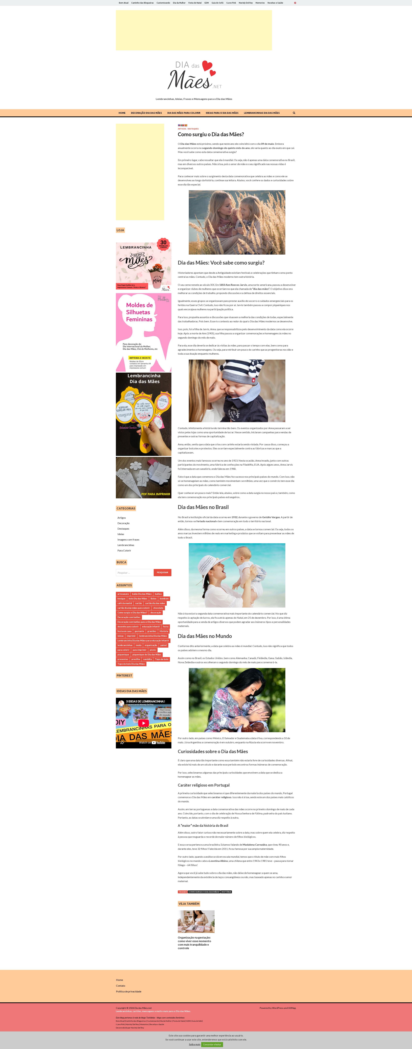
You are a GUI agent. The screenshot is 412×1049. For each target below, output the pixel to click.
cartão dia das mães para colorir (133, 608)
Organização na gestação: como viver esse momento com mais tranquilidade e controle (194, 943)
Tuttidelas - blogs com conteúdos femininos (165, 1017)
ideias (120, 636)
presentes (122, 659)
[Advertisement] (194, 30)
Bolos (153, 598)
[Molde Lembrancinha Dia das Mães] (143, 454)
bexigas (121, 598)
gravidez (151, 631)
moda (138, 645)
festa (165, 626)
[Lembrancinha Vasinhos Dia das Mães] (143, 291)
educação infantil (151, 626)
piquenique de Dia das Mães (146, 654)
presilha (135, 659)
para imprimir (139, 650)
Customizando (163, 3)
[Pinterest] (295, 2)
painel (163, 645)
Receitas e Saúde (275, 3)
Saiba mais (194, 1044)
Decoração (123, 523)
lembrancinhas (124, 645)
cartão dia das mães (155, 603)
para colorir (123, 650)
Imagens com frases (128, 539)
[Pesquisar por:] (143, 572)
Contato (120, 985)
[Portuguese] (182, 125)
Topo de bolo (161, 659)
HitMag (292, 1008)
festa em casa (124, 631)
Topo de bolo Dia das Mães (131, 664)
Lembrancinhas (125, 544)
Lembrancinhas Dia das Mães (262, 113)
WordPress (278, 1008)
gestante (139, 631)
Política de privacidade (128, 991)
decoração (155, 612)
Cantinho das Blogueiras (142, 3)
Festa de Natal (194, 3)
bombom (164, 598)
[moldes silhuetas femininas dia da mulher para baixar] (143, 370)
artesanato (123, 594)
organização (151, 645)
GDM (206, 3)
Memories (260, 3)
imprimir (131, 636)
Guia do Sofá (217, 3)
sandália (147, 659)
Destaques (193, 129)
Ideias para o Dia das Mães (222, 113)
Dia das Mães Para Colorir (183, 113)
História (226, 892)
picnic (153, 650)
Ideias (120, 534)
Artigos (182, 129)
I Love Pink (231, 3)
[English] (179, 125)
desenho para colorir (128, 626)
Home (122, 113)
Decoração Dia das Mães (146, 113)
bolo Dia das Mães (138, 598)
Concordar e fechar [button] (212, 1044)
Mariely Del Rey (246, 3)
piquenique (123, 654)
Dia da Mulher (179, 3)
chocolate (158, 608)
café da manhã (124, 603)
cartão (138, 603)
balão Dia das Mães (142, 594)
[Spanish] (185, 125)
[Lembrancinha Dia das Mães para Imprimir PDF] (143, 497)
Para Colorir (124, 550)
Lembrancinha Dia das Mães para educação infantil (143, 640)
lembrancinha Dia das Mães (153, 636)
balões (158, 594)
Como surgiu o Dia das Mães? (204, 892)
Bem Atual (123, 3)
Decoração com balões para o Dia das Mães (139, 622)
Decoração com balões (128, 617)
